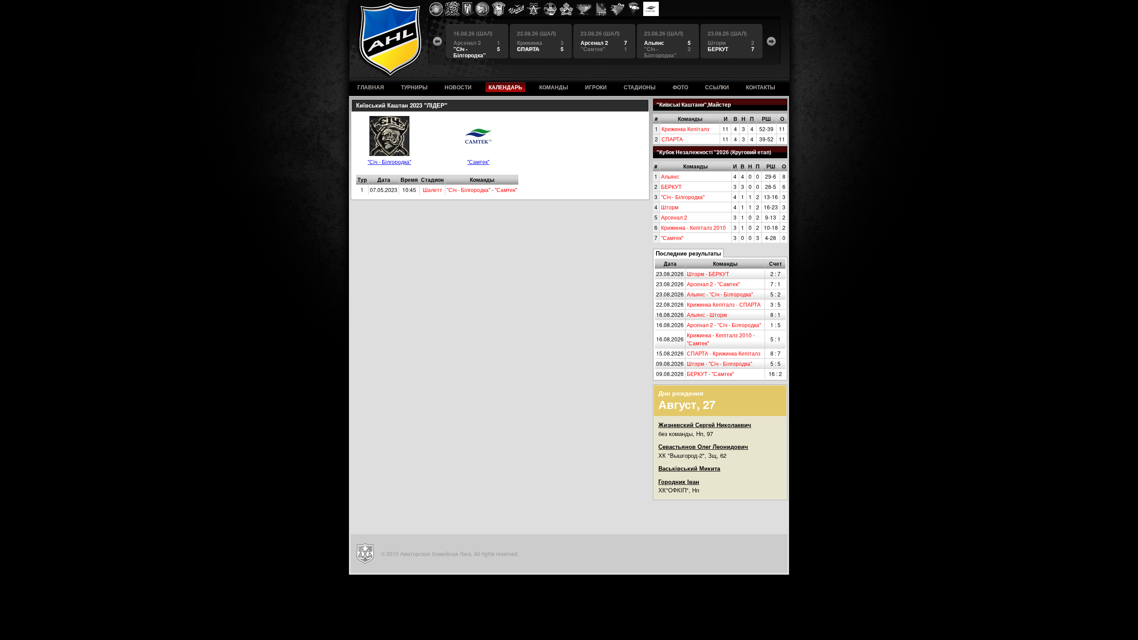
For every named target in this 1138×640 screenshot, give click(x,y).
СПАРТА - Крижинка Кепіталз (724, 353)
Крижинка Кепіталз (685, 128)
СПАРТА (672, 139)
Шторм (669, 207)
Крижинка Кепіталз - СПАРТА (724, 304)
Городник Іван (678, 481)
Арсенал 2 (674, 217)
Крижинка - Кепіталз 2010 (693, 227)
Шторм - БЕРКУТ (708, 273)
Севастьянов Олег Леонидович (703, 446)
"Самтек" (672, 237)
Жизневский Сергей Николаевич (704, 424)
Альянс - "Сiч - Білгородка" (720, 294)
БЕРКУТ (671, 186)
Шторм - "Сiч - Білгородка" (719, 363)
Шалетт (432, 189)
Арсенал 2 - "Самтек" (713, 284)
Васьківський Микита (689, 468)
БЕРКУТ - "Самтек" (710, 373)
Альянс (670, 176)
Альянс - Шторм (707, 314)
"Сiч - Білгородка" (683, 196)
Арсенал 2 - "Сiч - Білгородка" (724, 324)
